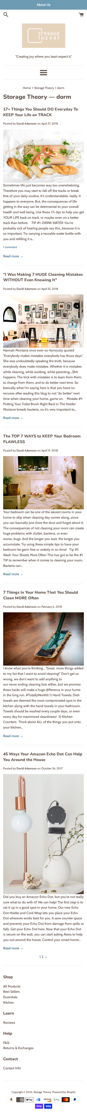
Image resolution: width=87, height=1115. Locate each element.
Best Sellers (11, 992)
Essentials (10, 997)
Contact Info (12, 1068)
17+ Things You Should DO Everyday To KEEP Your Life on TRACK (40, 112)
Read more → (13, 256)
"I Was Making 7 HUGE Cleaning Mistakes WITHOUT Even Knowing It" (43, 277)
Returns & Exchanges (18, 1048)
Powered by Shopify (64, 1092)
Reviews (9, 1023)
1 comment (10, 247)
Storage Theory (25, 97)
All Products (11, 986)
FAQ (6, 1043)
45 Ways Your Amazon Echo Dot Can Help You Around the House (42, 756)
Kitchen (8, 1002)
